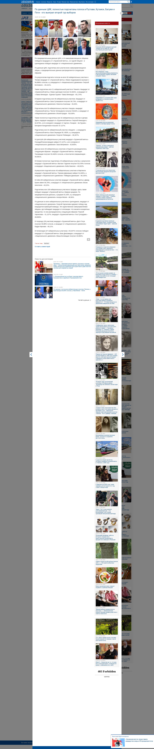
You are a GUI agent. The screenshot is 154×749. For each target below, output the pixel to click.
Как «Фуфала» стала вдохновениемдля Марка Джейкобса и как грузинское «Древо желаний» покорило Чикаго (107, 74)
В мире (59, 2)
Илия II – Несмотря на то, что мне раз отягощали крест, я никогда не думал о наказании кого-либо (106, 663)
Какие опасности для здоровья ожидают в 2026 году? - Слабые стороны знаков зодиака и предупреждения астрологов (105, 197)
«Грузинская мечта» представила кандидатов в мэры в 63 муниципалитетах (136, 740)
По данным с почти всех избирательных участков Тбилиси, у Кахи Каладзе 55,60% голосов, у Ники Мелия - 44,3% (71, 290)
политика (43, 2)
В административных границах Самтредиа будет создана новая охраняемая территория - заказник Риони (106, 223)
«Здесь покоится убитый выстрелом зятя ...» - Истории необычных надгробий (107, 563)
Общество (49, 2)
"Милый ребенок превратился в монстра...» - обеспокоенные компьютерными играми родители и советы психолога (106, 611)
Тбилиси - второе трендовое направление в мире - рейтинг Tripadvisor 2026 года (105, 147)
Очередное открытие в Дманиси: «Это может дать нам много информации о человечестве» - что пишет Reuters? (107, 249)
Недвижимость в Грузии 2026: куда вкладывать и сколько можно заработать (106, 99)
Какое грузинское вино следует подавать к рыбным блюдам (105, 586)
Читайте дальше (83, 300)
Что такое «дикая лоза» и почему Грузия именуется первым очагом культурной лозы (106, 639)
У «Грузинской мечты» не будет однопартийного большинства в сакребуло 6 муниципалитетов (68, 277)
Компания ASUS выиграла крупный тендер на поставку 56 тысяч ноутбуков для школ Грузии (106, 48)
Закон (54, 2)
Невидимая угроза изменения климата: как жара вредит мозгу (105, 123)
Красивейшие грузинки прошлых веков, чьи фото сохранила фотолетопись (105, 437)
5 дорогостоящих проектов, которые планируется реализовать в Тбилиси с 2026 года (106, 461)
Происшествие (74, 2)
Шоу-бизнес (82, 2)
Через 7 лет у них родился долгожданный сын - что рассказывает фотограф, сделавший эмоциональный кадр (106, 511)
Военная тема (65, 2)
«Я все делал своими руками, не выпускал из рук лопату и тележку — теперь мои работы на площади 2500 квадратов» (106, 275)
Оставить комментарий (42, 246)
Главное (38, 2)
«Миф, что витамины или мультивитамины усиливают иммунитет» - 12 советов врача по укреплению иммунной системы (106, 301)
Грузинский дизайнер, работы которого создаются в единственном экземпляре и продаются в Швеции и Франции (105, 537)
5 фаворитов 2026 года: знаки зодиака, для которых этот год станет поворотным (105, 486)
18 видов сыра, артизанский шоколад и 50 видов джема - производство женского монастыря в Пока (107, 384)
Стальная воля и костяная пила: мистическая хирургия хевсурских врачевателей (106, 171)
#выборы (46, 243)
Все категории (89, 2)
